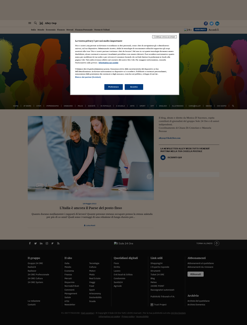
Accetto (134, 87)
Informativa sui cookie (108, 63)
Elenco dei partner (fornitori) (88, 77)
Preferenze (113, 87)
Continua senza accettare (164, 37)
